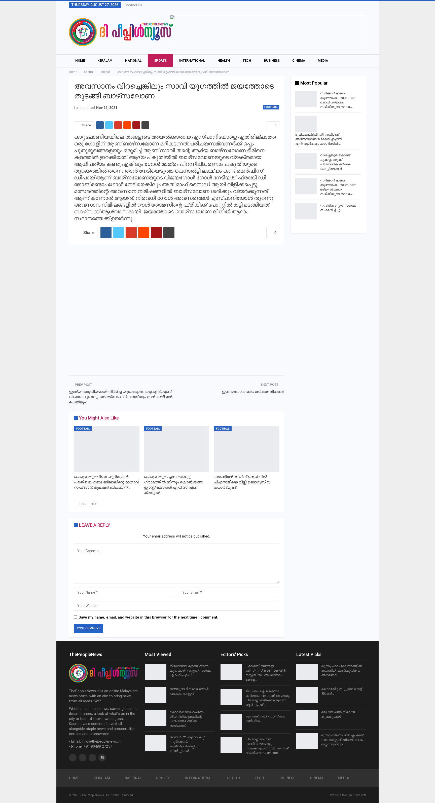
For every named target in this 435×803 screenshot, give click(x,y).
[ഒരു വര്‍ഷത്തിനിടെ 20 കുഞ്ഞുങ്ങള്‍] (307, 718)
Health (224, 60)
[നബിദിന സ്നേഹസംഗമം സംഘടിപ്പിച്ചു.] (306, 211)
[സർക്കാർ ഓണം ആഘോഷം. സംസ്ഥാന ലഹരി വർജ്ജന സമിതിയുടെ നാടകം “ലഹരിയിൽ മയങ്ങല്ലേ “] (306, 99)
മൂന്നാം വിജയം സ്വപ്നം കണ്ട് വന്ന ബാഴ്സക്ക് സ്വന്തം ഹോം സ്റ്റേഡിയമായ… (342, 739)
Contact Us (133, 5)
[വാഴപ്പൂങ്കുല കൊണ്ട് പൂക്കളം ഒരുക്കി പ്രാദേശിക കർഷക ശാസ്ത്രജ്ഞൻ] (306, 161)
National (133, 60)
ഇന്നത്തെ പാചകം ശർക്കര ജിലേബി (253, 391)
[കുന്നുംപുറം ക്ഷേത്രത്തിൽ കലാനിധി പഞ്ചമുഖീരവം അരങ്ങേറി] (307, 672)
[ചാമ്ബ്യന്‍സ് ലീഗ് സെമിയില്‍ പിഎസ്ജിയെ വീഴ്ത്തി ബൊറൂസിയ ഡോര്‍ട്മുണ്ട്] (246, 449)
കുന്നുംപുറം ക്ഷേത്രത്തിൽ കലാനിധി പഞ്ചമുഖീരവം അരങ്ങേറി (341, 670)
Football (271, 107)
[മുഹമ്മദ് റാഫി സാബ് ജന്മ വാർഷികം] (231, 722)
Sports (160, 60)
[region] (268, 32)
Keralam (105, 60)
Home (80, 60)
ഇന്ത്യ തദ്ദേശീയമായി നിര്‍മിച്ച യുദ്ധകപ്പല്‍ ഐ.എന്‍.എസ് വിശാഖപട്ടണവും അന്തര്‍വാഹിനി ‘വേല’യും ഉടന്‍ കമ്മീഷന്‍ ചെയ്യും (120, 396)
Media (323, 60)
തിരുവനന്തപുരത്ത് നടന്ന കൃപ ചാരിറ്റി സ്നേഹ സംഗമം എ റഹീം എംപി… (190, 670)
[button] (268, 32)
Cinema (298, 60)
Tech (247, 60)
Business (272, 60)
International (192, 60)
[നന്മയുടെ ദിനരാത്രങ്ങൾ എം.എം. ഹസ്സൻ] (155, 695)
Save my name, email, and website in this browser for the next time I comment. (148, 617)
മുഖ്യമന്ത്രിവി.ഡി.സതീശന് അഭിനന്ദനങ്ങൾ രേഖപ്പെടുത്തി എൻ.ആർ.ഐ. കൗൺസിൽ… (318, 139)
